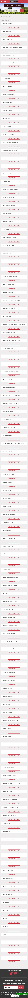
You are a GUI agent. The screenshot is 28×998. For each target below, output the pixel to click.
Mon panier (9, 5)
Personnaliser (15, 996)
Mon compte (19, 5)
